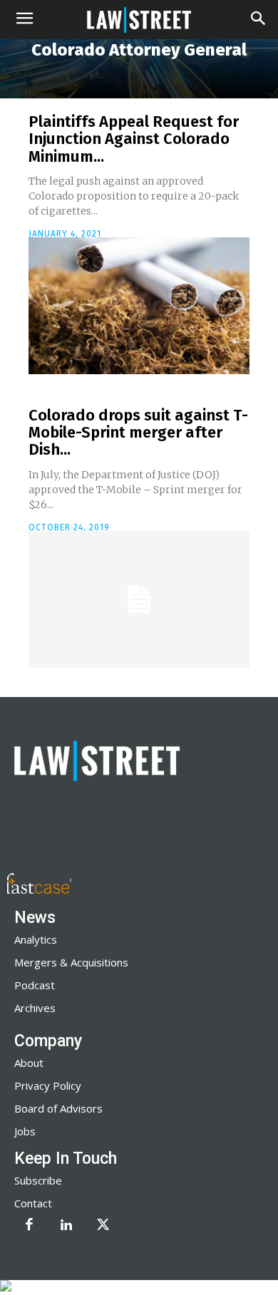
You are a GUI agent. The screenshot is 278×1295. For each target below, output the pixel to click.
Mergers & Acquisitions (71, 962)
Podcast (34, 985)
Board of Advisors (58, 1108)
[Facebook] (29, 1226)
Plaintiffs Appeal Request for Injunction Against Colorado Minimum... (134, 138)
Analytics (35, 939)
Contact (33, 1203)
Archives (35, 1008)
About (28, 1063)
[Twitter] (103, 1226)
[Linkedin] (66, 1226)
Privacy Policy (47, 1085)
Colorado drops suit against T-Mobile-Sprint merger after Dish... (138, 432)
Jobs (25, 1131)
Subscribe (38, 1180)
